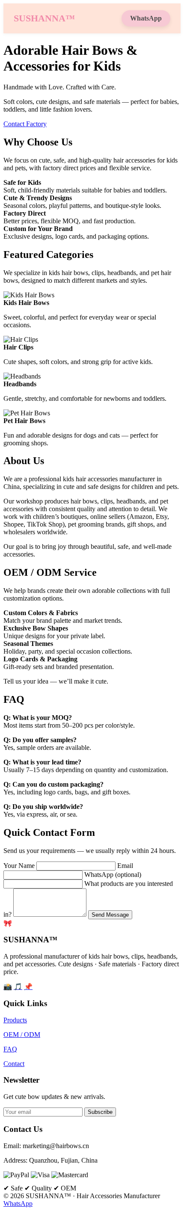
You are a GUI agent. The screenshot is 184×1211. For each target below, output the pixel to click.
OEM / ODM (21, 1034)
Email (125, 865)
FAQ (10, 1049)
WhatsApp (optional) (112, 874)
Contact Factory (25, 123)
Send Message (110, 915)
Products (15, 1020)
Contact (13, 1063)
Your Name (19, 865)
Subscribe (100, 1112)
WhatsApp (146, 18)
